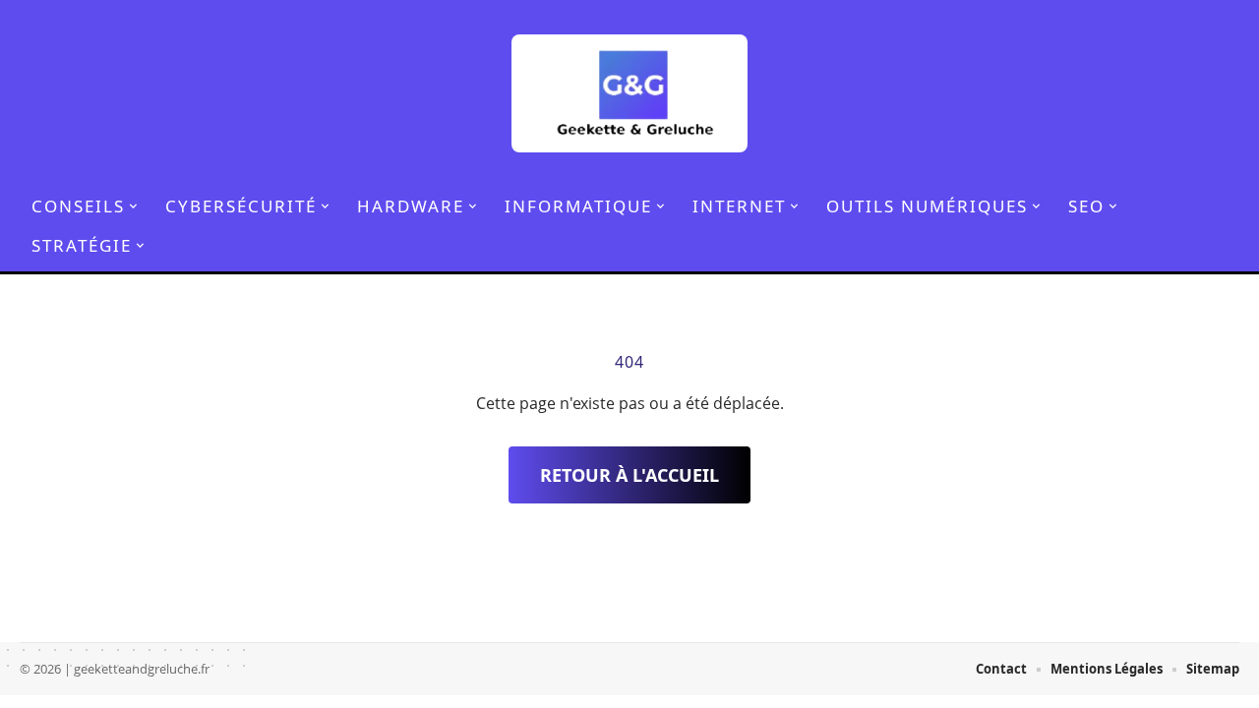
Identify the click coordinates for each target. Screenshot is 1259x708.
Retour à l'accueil (629, 475)
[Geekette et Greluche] (629, 93)
